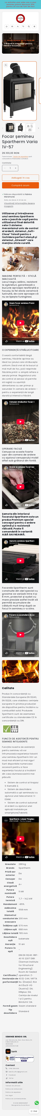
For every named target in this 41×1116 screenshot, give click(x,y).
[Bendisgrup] (20, 18)
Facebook (12, 1075)
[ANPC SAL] (20, 1058)
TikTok (11, 1078)
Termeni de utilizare (13, 1086)
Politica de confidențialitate (16, 1099)
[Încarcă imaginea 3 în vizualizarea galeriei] (30, 127)
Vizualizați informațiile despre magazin (19, 205)
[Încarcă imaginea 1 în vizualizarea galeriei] (10, 127)
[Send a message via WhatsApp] (37, 1103)
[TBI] (11, 1051)
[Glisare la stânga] (2, 128)
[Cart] (23, 26)
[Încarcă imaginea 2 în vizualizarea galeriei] (20, 127)
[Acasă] (6, 26)
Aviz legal (9, 1095)
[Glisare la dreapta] (38, 128)
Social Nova (25, 1105)
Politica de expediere (13, 1092)
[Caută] (29, 26)
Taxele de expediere (20, 156)
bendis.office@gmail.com (18, 1072)
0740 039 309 (14, 1068)
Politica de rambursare (14, 1089)
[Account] (17, 26)
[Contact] (12, 26)
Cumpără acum (20, 185)
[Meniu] (34, 26)
